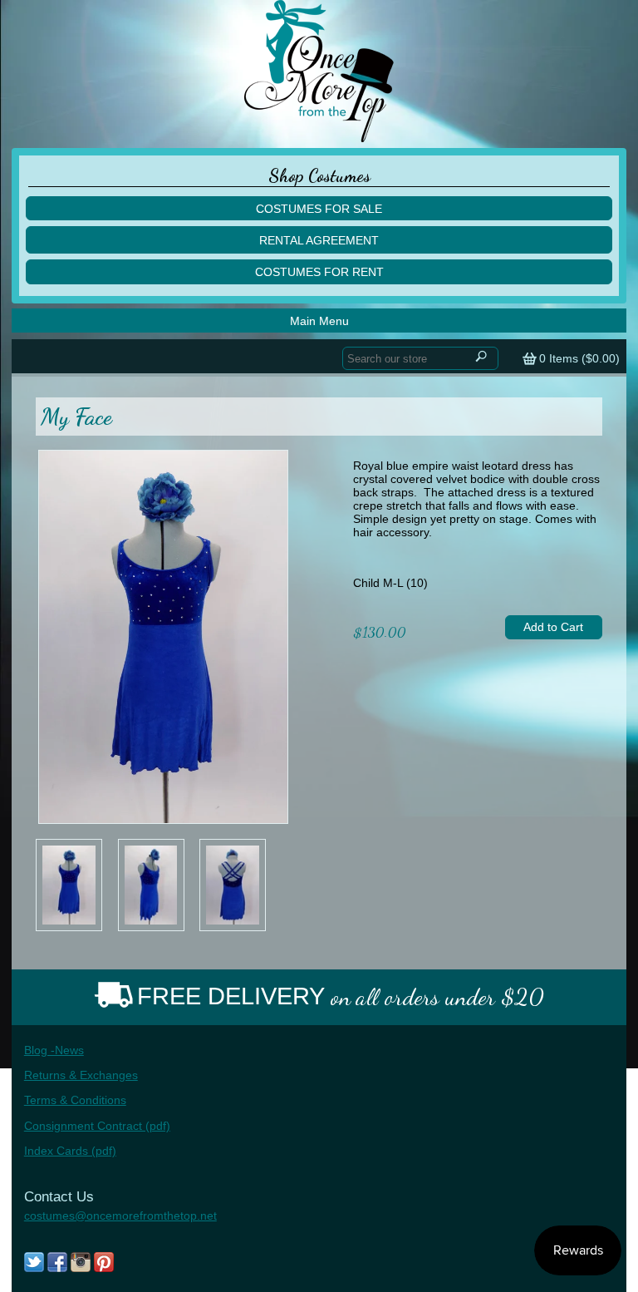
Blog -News (54, 1050)
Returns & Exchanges (81, 1075)
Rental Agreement (319, 240)
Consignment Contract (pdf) (97, 1125)
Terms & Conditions (75, 1100)
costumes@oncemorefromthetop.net (120, 1215)
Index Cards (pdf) (70, 1150)
